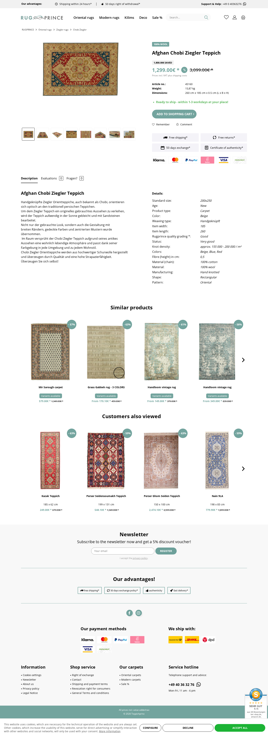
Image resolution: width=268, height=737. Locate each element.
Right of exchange (83, 675)
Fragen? (74, 178)
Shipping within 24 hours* (75, 4)
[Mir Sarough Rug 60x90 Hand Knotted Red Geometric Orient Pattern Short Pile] (51, 352)
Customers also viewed (131, 416)
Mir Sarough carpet (51, 387)
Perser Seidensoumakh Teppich (106, 496)
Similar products (131, 307)
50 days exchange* (178, 147)
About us (28, 684)
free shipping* (91, 590)
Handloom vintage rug (162, 387)
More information (110, 731)
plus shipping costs (177, 75)
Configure (150, 728)
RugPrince (28, 29)
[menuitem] (84, 18)
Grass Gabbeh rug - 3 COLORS (106, 387)
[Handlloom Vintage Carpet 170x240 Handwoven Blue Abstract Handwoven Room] (217, 352)
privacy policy (140, 558)
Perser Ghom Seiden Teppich (162, 496)
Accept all (240, 728)
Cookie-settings (32, 675)
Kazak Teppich (51, 496)
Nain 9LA (217, 496)
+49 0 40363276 (232, 4)
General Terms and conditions (90, 693)
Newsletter (29, 679)
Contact (76, 679)
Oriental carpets (131, 675)
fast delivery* (181, 590)
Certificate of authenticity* (226, 147)
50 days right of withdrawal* (122, 4)
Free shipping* (177, 137)
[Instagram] (138, 613)
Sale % (125, 684)
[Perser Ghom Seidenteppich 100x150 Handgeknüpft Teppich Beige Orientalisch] (162, 460)
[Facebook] (129, 613)
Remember (163, 124)
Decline (188, 728)
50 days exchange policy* (124, 590)
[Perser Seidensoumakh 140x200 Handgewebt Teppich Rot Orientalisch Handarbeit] (106, 460)
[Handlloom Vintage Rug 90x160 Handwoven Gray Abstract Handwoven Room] (162, 352)
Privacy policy (31, 688)
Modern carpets (131, 679)
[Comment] (199, 58)
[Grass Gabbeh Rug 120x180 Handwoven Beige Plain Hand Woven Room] (106, 352)
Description (29, 178)
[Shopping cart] (243, 17)
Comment (186, 124)
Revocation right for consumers (91, 688)
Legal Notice (30, 693)
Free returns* (226, 137)
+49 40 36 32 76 (182, 684)
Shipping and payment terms (90, 684)
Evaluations (51, 178)
